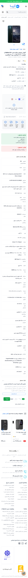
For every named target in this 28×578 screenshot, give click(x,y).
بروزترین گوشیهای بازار (9, 489)
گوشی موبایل (10, 17)
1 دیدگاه (19, 61)
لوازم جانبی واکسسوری (9, 496)
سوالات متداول (24, 497)
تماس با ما (24, 490)
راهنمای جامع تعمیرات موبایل (21, 518)
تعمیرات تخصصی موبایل (22, 520)
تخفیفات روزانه (11, 499)
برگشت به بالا (13, 451)
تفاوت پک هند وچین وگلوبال (21, 516)
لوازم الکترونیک (17, 17)
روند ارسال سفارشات (22, 494)
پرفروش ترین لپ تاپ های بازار (7, 501)
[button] (3, 430)
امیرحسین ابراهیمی (5, 576)
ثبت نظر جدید (14, 393)
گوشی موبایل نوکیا (14, 49)
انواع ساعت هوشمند (10, 494)
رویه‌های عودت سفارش (22, 492)
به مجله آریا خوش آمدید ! (9, 492)
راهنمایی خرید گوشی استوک (21, 531)
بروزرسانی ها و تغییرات (22, 499)
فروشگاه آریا (24, 17)
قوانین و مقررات (23, 487)
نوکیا (21, 49)
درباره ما (25, 485)
